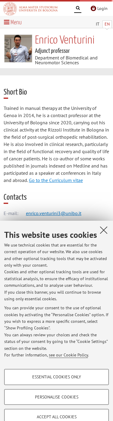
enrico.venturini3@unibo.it (53, 213)
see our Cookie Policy (68, 355)
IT (97, 24)
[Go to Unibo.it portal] (30, 9)
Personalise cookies (56, 397)
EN (107, 24)
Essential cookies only (56, 377)
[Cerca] (77, 9)
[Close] (103, 230)
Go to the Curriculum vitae (56, 180)
